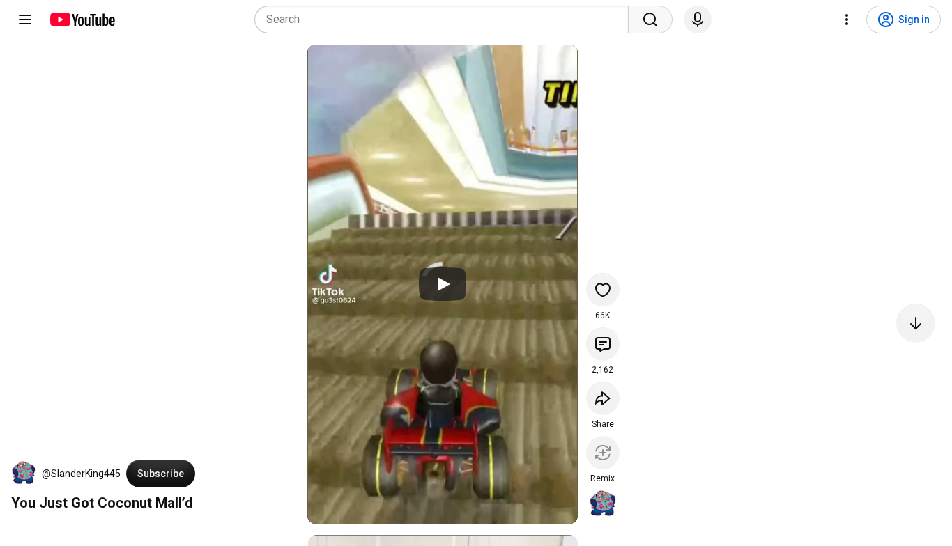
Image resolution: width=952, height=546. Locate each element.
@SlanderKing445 (81, 473)
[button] (23, 473)
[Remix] (603, 452)
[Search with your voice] (698, 19)
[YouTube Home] (82, 19)
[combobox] (445, 19)
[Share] (603, 398)
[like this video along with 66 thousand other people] (603, 289)
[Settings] (846, 19)
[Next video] (915, 323)
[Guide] (25, 19)
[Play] (442, 284)
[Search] (650, 19)
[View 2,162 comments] (603, 344)
